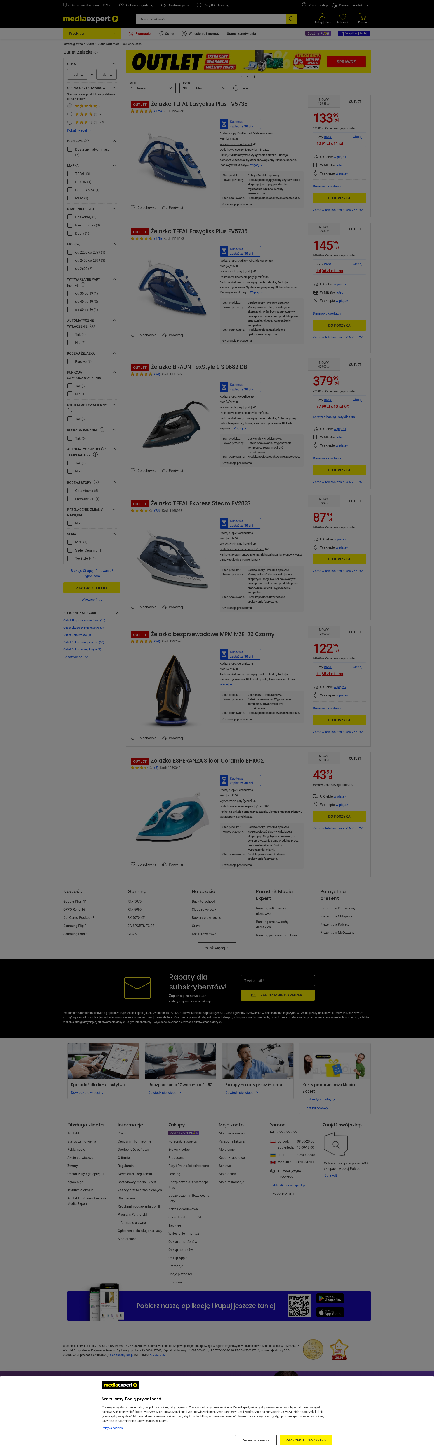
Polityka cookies (112, 1428)
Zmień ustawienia (255, 1440)
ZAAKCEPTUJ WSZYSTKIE (306, 1440)
